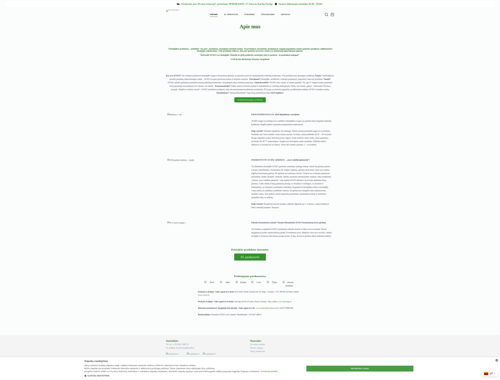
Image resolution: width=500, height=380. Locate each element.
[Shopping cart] (332, 14)
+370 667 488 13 (181, 344)
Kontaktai (285, 14)
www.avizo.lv (204, 295)
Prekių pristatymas (257, 351)
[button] (180, 375)
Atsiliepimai (249, 14)
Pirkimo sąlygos (256, 348)
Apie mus (214, 14)
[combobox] (496, 360)
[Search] (326, 14)
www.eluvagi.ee (285, 301)
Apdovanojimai (267, 14)
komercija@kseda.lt (185, 348)
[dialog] (250, 368)
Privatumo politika (257, 344)
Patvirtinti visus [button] (360, 368)
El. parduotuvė (231, 14)
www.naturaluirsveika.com (267, 308)
